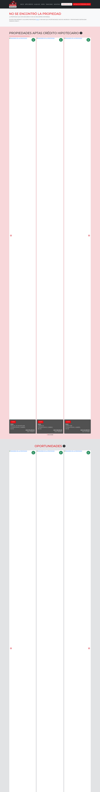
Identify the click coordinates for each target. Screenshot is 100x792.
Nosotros (57, 4)
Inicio (22, 4)
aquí (37, 19)
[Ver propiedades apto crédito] (81, 33)
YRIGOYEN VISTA (66, 4)
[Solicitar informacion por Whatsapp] (33, 40)
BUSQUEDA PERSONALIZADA (82, 4)
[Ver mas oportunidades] (64, 446)
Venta (43, 4)
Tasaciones (49, 4)
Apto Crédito (29, 4)
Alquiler (37, 4)
